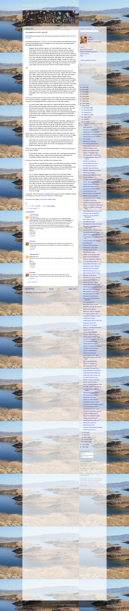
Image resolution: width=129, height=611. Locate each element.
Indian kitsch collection (89, 141)
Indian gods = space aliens (90, 247)
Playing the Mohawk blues (90, 245)
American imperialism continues (92, 259)
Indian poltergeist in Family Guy (92, 370)
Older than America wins (90, 148)
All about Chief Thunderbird (91, 268)
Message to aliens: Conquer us (92, 386)
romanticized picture (41, 195)
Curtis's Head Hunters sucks (91, 409)
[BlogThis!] (49, 206)
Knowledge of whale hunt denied (92, 134)
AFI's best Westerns (88, 302)
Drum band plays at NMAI (90, 395)
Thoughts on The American (90, 348)
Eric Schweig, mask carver (90, 143)
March (85, 437)
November (87, 110)
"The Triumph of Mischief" (90, 332)
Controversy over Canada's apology (93, 404)
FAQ (81, 56)
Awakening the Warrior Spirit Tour (92, 320)
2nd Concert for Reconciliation (91, 189)
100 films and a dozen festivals (91, 277)
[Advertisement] (91, 509)
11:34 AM (32, 249)
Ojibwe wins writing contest (90, 186)
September (87, 114)
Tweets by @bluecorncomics (88, 60)
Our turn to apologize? (89, 339)
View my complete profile (95, 41)
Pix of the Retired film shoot (91, 293)
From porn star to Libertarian (91, 213)
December (87, 107)
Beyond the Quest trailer (90, 366)
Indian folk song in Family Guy (91, 375)
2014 (83, 92)
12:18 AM (32, 267)
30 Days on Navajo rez (89, 161)
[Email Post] (44, 206)
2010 (83, 101)
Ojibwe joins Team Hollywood (91, 266)
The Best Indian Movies (49, 199)
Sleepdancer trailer (88, 330)
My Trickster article (88, 219)
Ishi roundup (86, 139)
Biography (90, 39)
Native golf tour (87, 127)
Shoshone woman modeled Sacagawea (90, 216)
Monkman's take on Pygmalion (91, 311)
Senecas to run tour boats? (90, 129)
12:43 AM (32, 236)
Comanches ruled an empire (91, 150)
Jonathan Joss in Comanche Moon (93, 179)
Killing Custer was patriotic (90, 195)
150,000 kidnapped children (91, 392)
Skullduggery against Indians (91, 402)
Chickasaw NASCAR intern (90, 296)
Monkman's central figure (90, 325)
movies (35, 208)
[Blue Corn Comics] (85, 81)
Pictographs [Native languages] (89, 51)
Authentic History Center (90, 250)
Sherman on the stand (89, 275)
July (85, 119)
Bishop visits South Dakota (90, 282)
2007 (83, 444)
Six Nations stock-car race (90, 377)
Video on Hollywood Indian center (92, 384)
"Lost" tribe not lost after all (90, 261)
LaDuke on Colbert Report (90, 399)
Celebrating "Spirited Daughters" (92, 202)
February (86, 439)
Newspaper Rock (34, 5)
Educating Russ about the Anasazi (92, 224)
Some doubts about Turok (90, 406)
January (86, 441)
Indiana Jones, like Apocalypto (91, 254)
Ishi (31, 208)
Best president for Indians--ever (92, 263)
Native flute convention (89, 397)
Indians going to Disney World (91, 336)
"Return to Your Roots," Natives (92, 198)
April (85, 435)
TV (38, 208)
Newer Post (29, 289)
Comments (85, 456)
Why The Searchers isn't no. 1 (91, 270)
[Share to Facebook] (52, 206)
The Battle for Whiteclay (90, 200)
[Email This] (47, 206)
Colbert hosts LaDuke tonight (91, 415)
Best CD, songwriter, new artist (91, 170)
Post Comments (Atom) (39, 292)
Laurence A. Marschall (62, 137)
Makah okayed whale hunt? (91, 146)
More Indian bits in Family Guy (91, 155)
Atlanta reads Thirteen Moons (91, 280)
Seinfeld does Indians (89, 318)
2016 (83, 87)
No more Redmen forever (90, 341)
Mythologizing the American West (92, 211)
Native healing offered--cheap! (91, 273)
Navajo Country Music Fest (90, 184)
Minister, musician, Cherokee (91, 379)
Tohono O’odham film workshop (92, 240)
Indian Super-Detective (89, 353)
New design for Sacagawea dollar (92, 287)
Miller (60, 160)
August (86, 117)
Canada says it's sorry (89, 429)
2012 (83, 96)
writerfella (32, 215)
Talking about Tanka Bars (90, 418)
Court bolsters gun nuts (89, 191)
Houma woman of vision (90, 382)
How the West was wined (90, 163)
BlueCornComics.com (86, 49)
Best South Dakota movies (90, 304)
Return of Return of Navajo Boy (92, 193)
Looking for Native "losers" (90, 413)
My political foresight (89, 221)
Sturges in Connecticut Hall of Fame (93, 205)
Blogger (74, 604)
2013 (83, 94)
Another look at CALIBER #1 (91, 257)
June (85, 121)
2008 (83, 105)
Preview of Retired (88, 177)
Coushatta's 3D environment (91, 368)
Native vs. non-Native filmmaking (92, 327)
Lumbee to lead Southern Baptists (92, 427)
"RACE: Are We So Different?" (91, 420)
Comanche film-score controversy (92, 230)
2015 (83, 89)
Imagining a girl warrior (89, 323)
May (85, 432)
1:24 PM (31, 278)
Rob (32, 206)
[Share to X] (51, 206)
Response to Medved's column (91, 316)
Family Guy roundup (89, 172)
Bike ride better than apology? (91, 289)
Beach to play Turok (88, 425)
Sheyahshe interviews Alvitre (91, 232)
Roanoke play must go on (90, 165)
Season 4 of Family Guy (90, 363)
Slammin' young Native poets (91, 334)
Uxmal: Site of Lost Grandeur (91, 182)
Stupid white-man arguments (91, 132)
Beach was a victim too (89, 422)
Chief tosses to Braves (89, 309)
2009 (83, 103)
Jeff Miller (61, 101)
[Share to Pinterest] (54, 206)
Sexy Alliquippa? (87, 243)
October (86, 112)
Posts (84, 453)
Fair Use (82, 480)
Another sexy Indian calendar (91, 234)
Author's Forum (84, 53)
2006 (83, 447)
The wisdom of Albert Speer (91, 313)
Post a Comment (32, 282)
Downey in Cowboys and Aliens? (92, 346)
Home (51, 289)
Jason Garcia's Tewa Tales (90, 355)
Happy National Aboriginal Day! (91, 284)
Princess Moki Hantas (89, 252)
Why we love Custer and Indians (92, 175)
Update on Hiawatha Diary (90, 152)
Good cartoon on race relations (92, 136)
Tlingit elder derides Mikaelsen (91, 372)
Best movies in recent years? (91, 291)
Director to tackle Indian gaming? (92, 411)
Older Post (72, 289)
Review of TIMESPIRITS (90, 350)
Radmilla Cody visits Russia (91, 168)
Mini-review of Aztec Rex (90, 361)
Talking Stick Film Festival (90, 343)
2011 (83, 99)
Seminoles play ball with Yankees (92, 306)
